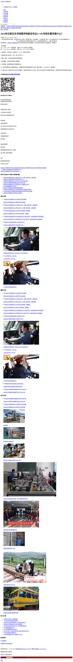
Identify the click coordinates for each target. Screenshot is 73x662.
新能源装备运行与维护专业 (7, 129)
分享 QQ (10, 7)
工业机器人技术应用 (6, 112)
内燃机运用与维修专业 (6, 101)
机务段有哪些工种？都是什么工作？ (14, 634)
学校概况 (5, 11)
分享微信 (15, 7)
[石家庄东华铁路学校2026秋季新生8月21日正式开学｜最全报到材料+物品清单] (23, 216)
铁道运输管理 (4, 144)
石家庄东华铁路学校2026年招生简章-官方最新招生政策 (17, 189)
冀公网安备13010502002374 (39, 649)
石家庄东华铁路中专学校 (31, 26)
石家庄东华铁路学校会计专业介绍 (12, 460)
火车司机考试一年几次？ (9, 258)
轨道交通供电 (4, 123)
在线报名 (5, 20)
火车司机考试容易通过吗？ (10, 287)
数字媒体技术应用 (5, 161)
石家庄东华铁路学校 (12, 26)
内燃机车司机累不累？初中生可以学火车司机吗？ (16, 181)
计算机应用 (3, 133)
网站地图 (18, 649)
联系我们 (5, 21)
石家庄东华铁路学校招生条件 (44, 26)
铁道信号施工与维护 (6, 109)
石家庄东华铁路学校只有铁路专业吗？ (11, 169)
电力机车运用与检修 (6, 99)
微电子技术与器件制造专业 (7, 115)
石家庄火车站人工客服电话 (11, 619)
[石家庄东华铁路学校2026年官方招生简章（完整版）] (17, 210)
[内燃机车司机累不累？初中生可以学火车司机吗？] (21, 250)
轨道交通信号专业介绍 (9, 584)
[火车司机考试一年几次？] (10, 256)
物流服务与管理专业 (8, 441)
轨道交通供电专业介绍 (9, 548)
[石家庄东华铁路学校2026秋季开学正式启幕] (14, 199)
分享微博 (5, 7)
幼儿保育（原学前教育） (7, 152)
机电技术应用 (4, 104)
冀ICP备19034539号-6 (26, 649)
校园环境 (5, 16)
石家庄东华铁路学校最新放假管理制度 (13, 187)
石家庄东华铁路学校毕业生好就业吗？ (11, 171)
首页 (4, 9)
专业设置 (5, 13)
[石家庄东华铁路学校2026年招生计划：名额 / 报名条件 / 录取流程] (20, 205)
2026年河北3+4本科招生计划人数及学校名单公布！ (17, 631)
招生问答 (5, 15)
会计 (2, 158)
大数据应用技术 (5, 136)
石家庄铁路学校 (21, 26)
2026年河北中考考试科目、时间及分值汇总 (15, 622)
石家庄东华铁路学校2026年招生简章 (13, 624)
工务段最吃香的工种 (9, 627)
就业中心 (5, 18)
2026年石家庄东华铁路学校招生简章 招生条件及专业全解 (17, 191)
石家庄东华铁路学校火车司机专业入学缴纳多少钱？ (16, 184)
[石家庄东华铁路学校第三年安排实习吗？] (14, 222)
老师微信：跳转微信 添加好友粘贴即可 (14, 657)
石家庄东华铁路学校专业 (58, 26)
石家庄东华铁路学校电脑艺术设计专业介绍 (14, 182)
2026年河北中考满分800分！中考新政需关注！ (15, 626)
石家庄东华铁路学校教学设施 (10, 612)
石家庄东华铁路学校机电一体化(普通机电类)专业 (15, 498)
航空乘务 (5, 425)
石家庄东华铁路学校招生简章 (13, 27)
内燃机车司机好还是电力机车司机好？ (13, 386)
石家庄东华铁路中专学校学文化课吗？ (13, 193)
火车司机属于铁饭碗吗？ (10, 632)
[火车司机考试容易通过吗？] (21, 284)
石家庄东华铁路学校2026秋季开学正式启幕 (14, 202)
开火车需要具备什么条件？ (10, 186)
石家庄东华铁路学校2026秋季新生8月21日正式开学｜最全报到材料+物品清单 (22, 219)
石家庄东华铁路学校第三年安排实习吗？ (13, 179)
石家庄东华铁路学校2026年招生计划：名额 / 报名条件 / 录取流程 (19, 177)
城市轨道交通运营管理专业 (10, 529)
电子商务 (3, 139)
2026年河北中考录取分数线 (11, 620)
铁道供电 (3, 120)
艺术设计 (3, 163)
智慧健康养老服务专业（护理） (9, 150)
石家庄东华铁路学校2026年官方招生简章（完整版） (16, 213)
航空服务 (3, 147)
